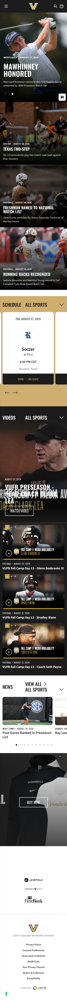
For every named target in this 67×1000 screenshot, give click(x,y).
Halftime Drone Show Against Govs (28, 66)
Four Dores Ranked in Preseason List (27, 735)
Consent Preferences (33, 950)
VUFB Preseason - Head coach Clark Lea (31, 493)
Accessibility (33, 978)
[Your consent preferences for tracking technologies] (6, 993)
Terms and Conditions (33, 956)
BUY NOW (37, 803)
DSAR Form (34, 961)
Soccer (7, 143)
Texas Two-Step (16, 149)
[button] (6, 94)
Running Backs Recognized (26, 274)
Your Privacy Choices (34, 967)
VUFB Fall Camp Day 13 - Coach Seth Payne (32, 667)
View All (33, 684)
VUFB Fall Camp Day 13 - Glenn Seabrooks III (33, 568)
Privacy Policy (33, 945)
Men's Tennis (9, 728)
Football (9, 50)
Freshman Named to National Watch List (28, 209)
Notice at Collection (33, 973)
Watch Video (19, 511)
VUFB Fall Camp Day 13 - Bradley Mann (29, 617)
